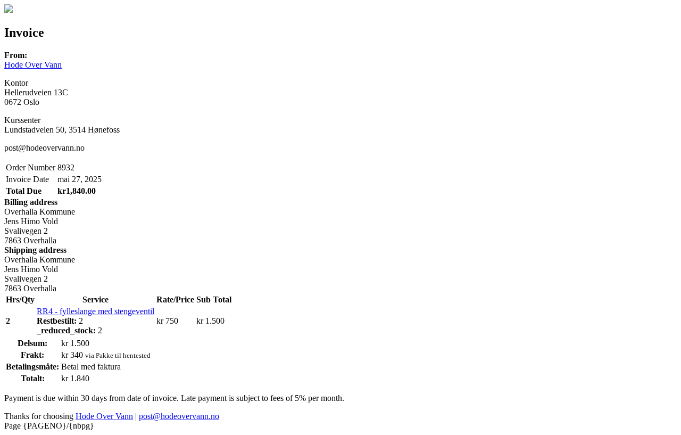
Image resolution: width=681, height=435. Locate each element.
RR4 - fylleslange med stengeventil (95, 311)
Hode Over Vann (33, 64)
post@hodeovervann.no (179, 416)
